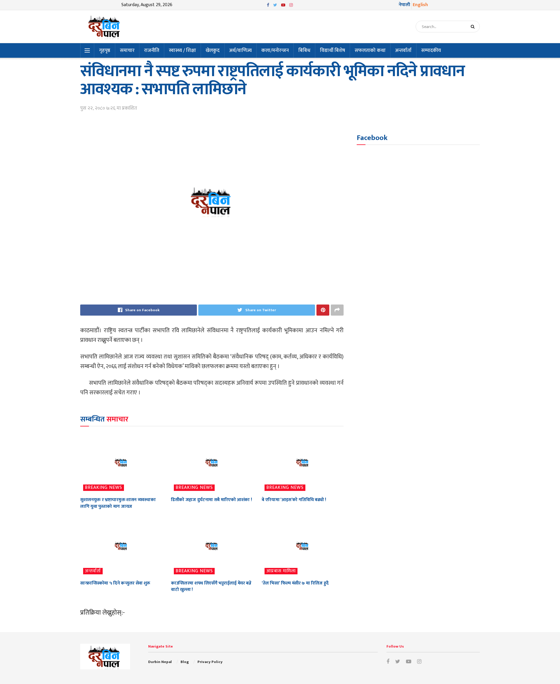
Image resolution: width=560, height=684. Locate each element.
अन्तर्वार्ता (403, 50)
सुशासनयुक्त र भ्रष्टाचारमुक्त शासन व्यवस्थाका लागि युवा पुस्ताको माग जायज (117, 503)
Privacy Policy (210, 662)
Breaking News (103, 487)
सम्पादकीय (431, 50)
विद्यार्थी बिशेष (332, 50)
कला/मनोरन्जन (275, 50)
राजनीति (151, 50)
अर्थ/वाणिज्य (240, 50)
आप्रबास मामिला (281, 571)
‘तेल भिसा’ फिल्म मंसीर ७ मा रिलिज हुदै (295, 583)
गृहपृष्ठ (104, 50)
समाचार (127, 50)
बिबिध (304, 50)
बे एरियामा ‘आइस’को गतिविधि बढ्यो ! (294, 500)
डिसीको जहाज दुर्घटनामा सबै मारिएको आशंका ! (211, 500)
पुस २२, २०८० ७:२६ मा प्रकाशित (108, 108)
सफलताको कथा (370, 50)
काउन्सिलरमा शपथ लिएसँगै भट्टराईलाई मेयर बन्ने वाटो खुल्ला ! (211, 586)
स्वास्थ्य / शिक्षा (182, 50)
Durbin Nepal (160, 662)
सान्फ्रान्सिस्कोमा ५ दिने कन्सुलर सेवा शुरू (115, 583)
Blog (185, 662)
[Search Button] (474, 26)
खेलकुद (213, 50)
